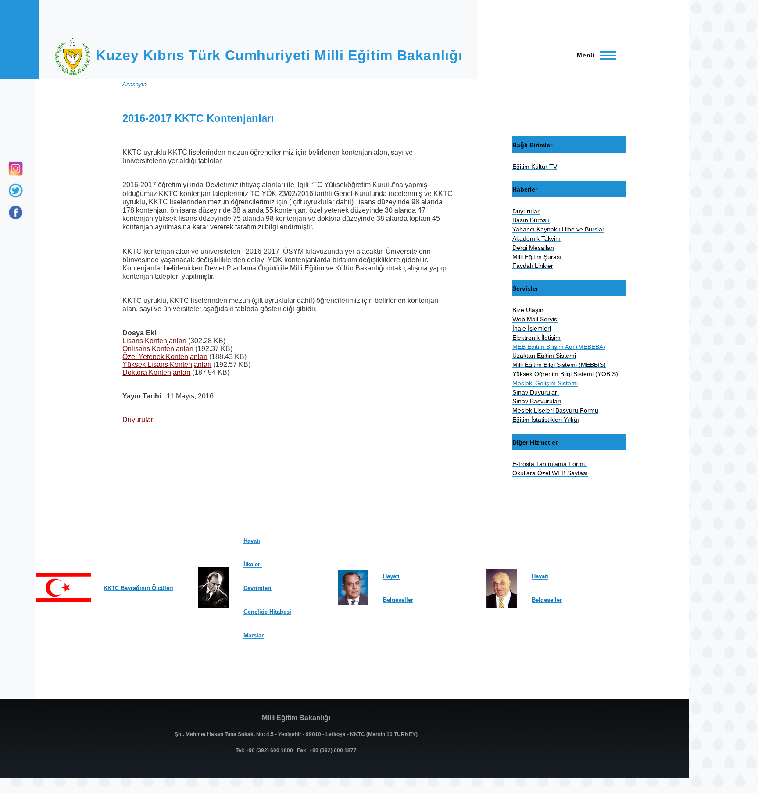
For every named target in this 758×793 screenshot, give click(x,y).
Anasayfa (134, 84)
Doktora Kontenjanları (156, 372)
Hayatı (251, 540)
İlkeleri (252, 564)
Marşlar (253, 635)
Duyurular (137, 419)
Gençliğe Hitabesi (267, 611)
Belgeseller (398, 600)
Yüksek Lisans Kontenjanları (166, 364)
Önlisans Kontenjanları (157, 348)
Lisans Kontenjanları (154, 341)
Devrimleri (257, 588)
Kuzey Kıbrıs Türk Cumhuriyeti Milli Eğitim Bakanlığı (279, 55)
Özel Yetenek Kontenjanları (164, 356)
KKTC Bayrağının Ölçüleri (138, 588)
